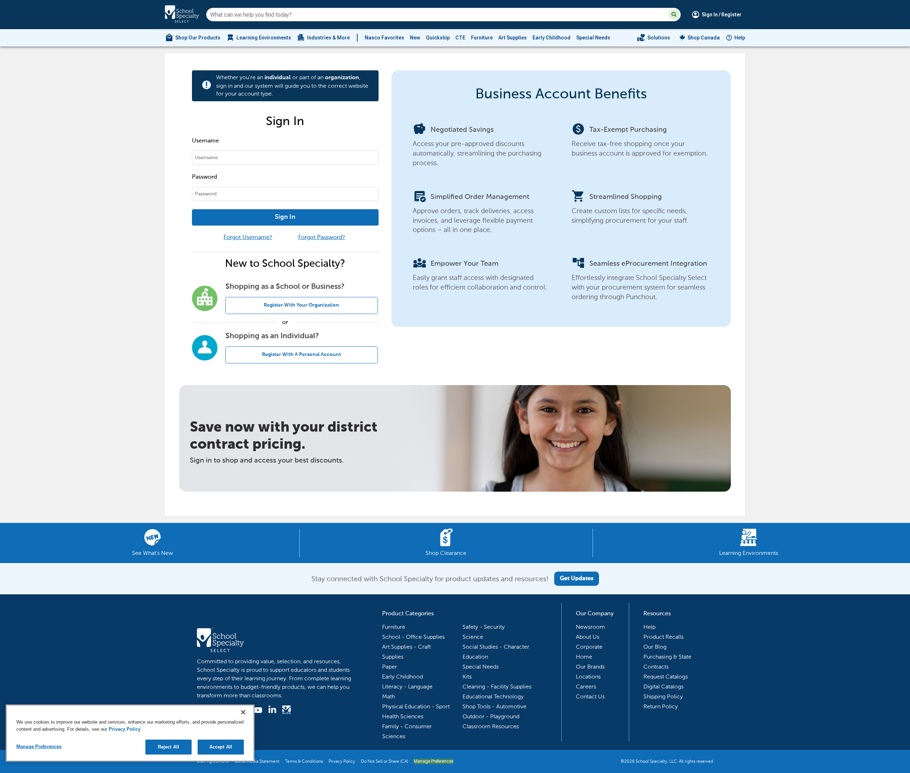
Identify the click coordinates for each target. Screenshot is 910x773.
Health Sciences (402, 716)
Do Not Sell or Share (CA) (384, 761)
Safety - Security (483, 626)
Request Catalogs (665, 676)
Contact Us (590, 696)
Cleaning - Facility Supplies (496, 686)
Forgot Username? (248, 237)
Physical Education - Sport (416, 706)
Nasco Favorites (384, 37)
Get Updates (576, 579)
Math (388, 696)
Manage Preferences (433, 761)
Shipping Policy (663, 696)
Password (204, 177)
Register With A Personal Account (301, 354)
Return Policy (660, 706)
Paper (389, 666)
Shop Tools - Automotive (494, 706)
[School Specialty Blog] (286, 711)
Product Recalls (663, 636)
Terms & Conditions (304, 761)
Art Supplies (512, 37)
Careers (586, 686)
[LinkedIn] (272, 711)
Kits (467, 676)
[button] (674, 15)
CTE (460, 37)
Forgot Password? (321, 237)
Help (739, 37)
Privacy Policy (341, 761)
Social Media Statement (256, 761)
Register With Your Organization (301, 305)
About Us (587, 636)
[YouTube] (258, 711)
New (415, 37)
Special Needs (593, 37)
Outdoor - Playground (490, 716)
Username (205, 141)
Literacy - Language (407, 686)
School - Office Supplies (413, 636)
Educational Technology (493, 696)
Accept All (220, 747)
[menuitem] (192, 37)
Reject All (168, 747)
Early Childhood (551, 37)
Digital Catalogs (663, 686)
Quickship (438, 37)
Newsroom (590, 626)
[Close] (243, 712)
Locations (588, 676)
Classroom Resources (490, 726)
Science (472, 636)
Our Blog (655, 646)
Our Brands (590, 666)
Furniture (482, 37)
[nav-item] (653, 37)
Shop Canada (703, 37)
